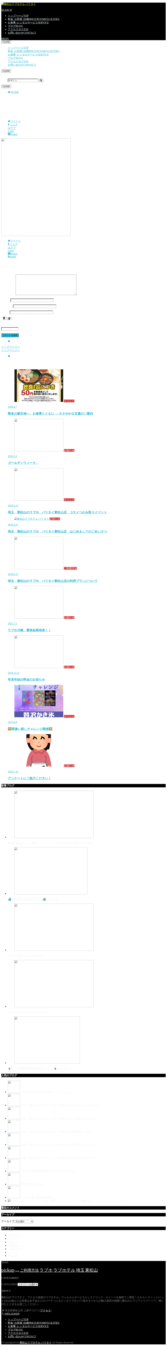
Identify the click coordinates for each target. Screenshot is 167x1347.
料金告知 (13, 1255)
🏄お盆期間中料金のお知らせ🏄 (33, 899)
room (17, 1271)
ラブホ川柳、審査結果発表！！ (39, 1197)
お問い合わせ (22, 32)
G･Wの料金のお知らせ (27, 1012)
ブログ (15, 26)
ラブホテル (64, 1270)
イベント (13, 1238)
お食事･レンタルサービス (28, 22)
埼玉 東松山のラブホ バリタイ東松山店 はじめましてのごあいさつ (85, 1200)
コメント (8, 294)
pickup (8, 1270)
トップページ (18, 15)
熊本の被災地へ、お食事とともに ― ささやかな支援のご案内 (50, 842)
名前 (5, 300)
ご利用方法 (14, 1248)
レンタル (13, 1252)
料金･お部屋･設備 (33, 19)
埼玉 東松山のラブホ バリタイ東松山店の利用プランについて (58, 1144)
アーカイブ (7, 1221)
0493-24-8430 (12, 1313)
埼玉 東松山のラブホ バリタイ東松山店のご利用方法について (58, 1118)
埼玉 (80, 1270)
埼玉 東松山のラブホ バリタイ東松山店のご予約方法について (58, 1157)
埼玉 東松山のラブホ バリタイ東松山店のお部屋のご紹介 (56, 1131)
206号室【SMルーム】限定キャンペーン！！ (47, 1092)
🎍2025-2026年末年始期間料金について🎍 (38, 1068)
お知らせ (13, 1242)
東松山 (91, 1270)
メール (6, 306)
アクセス (18, 29)
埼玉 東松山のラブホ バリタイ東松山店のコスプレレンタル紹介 (60, 1105)
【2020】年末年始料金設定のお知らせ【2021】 (48, 1171)
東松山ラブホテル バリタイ (36, 1342)
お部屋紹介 (14, 1245)
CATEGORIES (9, 1284)
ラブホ (46, 1270)
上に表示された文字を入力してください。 (26, 325)
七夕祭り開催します (26, 955)
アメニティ (14, 1235)
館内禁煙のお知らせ (32, 1184)
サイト (5, 312)
